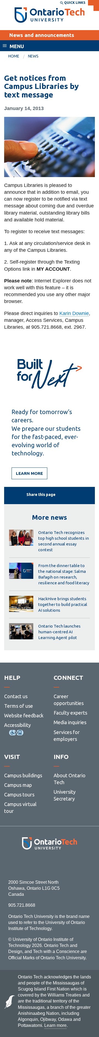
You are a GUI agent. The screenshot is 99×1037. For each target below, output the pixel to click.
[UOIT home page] (50, 15)
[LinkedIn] (62, 864)
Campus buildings (23, 775)
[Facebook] (25, 864)
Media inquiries (70, 722)
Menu (17, 46)
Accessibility (17, 725)
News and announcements (41, 35)
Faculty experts (70, 712)
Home (13, 56)
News (33, 56)
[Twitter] (37, 864)
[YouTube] (74, 864)
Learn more (29, 473)
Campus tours (19, 794)
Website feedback (23, 715)
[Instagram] (50, 864)
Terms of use (18, 706)
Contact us (16, 696)
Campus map (18, 785)
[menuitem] (18, 56)
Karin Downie (74, 313)
